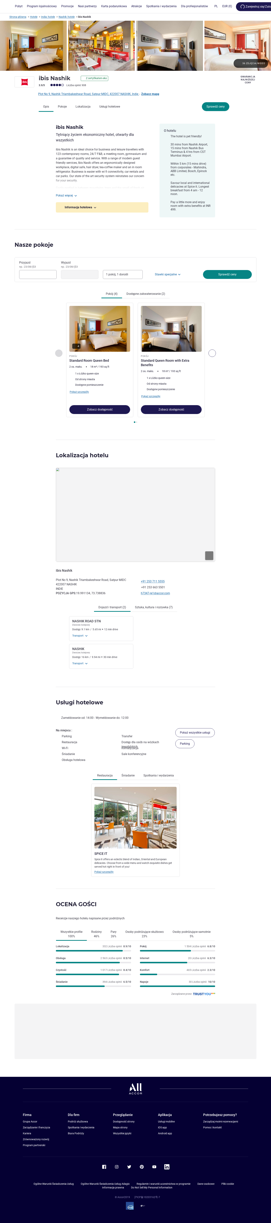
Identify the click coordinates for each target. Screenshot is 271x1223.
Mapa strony (120, 1127)
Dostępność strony (124, 1121)
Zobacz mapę (150, 94)
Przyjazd (27, 264)
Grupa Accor (30, 1121)
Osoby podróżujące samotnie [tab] (192, 934)
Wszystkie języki (122, 1133)
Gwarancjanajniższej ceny (248, 79)
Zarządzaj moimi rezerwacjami (220, 1121)
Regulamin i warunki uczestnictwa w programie (163, 1183)
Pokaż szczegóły (104, 871)
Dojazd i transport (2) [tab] (112, 607)
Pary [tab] (114, 934)
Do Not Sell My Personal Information (151, 1187)
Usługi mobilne (166, 1121)
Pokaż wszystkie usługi (195, 732)
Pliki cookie (227, 1183)
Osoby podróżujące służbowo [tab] (144, 934)
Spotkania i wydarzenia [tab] (158, 775)
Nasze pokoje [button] (34, 244)
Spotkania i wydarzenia (81, 1127)
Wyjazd (69, 264)
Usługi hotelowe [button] (79, 702)
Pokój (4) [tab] (112, 294)
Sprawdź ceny (215, 106)
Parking (185, 743)
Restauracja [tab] (105, 775)
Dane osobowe (205, 1183)
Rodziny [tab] (96, 934)
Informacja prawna (113, 1187)
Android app (165, 1133)
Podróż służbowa (78, 1121)
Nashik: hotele (67, 16)
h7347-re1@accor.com (155, 593)
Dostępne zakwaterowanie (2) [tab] (145, 294)
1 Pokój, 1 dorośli (117, 274)
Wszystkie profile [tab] (71, 934)
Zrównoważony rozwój (36, 1139)
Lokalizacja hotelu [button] (82, 455)
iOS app (162, 1127)
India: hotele (48, 16)
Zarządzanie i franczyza (36, 1127)
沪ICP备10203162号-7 (147, 1197)
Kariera (27, 1133)
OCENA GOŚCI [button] (76, 904)
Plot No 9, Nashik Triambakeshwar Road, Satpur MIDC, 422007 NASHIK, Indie (88, 94)
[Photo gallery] (135, 46)
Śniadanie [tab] (128, 775)
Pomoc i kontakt (212, 1127)
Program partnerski (34, 1145)
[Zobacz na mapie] (135, 515)
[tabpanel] (135, 363)
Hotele (33, 16)
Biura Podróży (76, 1133)
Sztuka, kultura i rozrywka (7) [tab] (154, 607)
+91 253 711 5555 (153, 581)
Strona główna (17, 16)
